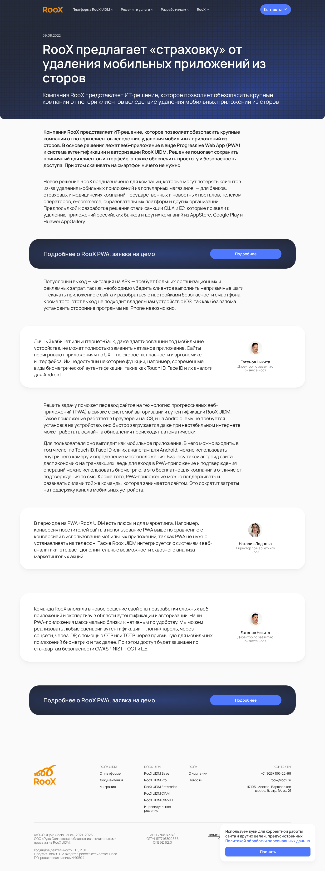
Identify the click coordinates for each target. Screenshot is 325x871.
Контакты (272, 9)
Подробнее (246, 253)
